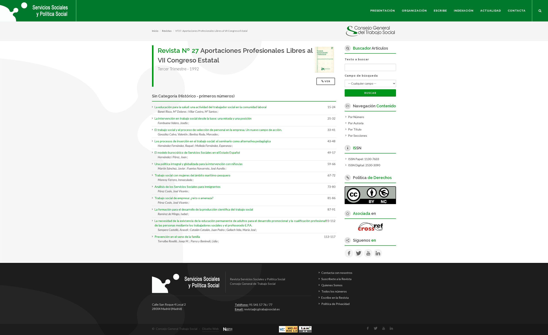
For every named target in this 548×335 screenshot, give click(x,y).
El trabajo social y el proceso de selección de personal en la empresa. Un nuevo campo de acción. (218, 130)
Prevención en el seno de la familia (177, 236)
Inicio (155, 30)
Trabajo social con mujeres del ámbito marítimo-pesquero (192, 175)
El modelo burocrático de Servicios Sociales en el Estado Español (197, 152)
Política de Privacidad (335, 304)
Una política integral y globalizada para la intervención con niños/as (199, 164)
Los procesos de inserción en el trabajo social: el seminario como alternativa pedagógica (213, 141)
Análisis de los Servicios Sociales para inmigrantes (187, 186)
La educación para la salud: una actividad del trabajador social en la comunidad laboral (211, 107)
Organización (414, 10)
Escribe (440, 10)
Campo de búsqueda (361, 75)
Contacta (517, 10)
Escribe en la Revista (335, 297)
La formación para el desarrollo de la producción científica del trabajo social (204, 209)
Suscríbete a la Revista (336, 279)
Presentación (382, 10)
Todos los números (334, 291)
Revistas (167, 30)
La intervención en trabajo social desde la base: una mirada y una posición (203, 118)
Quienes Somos (331, 285)
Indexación (464, 10)
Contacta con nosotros (336, 272)
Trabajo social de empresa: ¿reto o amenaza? (184, 198)
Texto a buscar (357, 59)
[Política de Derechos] (370, 195)
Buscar (370, 92)
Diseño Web (210, 328)
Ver (327, 81)
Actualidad (490, 10)
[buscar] (540, 10)
